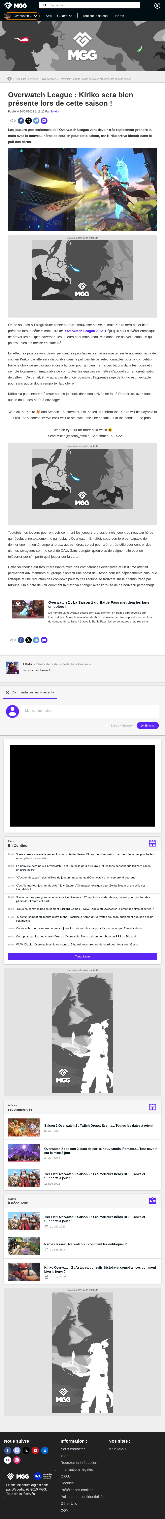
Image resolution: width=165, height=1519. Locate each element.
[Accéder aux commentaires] (44, 120)
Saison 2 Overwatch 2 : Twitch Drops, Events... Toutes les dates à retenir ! (100, 1125)
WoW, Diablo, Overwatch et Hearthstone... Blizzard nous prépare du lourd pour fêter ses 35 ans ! (77, 944)
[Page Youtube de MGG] (35, 1450)
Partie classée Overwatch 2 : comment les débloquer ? (85, 1244)
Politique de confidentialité (82, 1497)
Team (65, 1456)
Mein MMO (117, 1449)
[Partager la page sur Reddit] (36, 120)
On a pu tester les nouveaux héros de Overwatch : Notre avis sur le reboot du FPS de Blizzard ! (77, 936)
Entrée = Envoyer (122, 725)
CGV (64, 1510)
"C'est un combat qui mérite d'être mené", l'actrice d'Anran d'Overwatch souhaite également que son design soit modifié (84, 918)
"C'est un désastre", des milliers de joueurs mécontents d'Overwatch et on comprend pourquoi (76, 877)
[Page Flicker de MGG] (7, 1460)
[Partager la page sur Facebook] (21, 120)
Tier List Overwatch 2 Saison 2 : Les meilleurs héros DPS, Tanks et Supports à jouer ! (94, 1176)
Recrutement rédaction (79, 1463)
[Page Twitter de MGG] (26, 1450)
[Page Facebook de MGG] (7, 1450)
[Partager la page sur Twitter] (28, 120)
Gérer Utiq (69, 1504)
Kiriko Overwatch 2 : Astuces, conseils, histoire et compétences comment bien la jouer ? (100, 1269)
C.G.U (66, 1476)
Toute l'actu (82, 956)
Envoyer (150, 725)
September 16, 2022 (107, 436)
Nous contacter (73, 1449)
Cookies (67, 1483)
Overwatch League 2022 (84, 331)
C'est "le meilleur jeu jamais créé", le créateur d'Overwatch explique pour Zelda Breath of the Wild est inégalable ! (80, 887)
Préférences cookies (77, 1490)
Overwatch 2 (49, 79)
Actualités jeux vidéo (27, 79)
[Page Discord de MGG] (17, 1450)
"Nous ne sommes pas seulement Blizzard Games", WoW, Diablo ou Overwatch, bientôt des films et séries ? (85, 908)
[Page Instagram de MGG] (17, 1460)
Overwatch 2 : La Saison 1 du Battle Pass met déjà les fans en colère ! (98, 604)
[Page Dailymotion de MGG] (44, 1450)
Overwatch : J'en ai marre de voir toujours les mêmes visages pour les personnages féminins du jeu (79, 928)
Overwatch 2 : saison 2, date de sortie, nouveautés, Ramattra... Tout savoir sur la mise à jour (100, 1151)
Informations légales (77, 1469)
